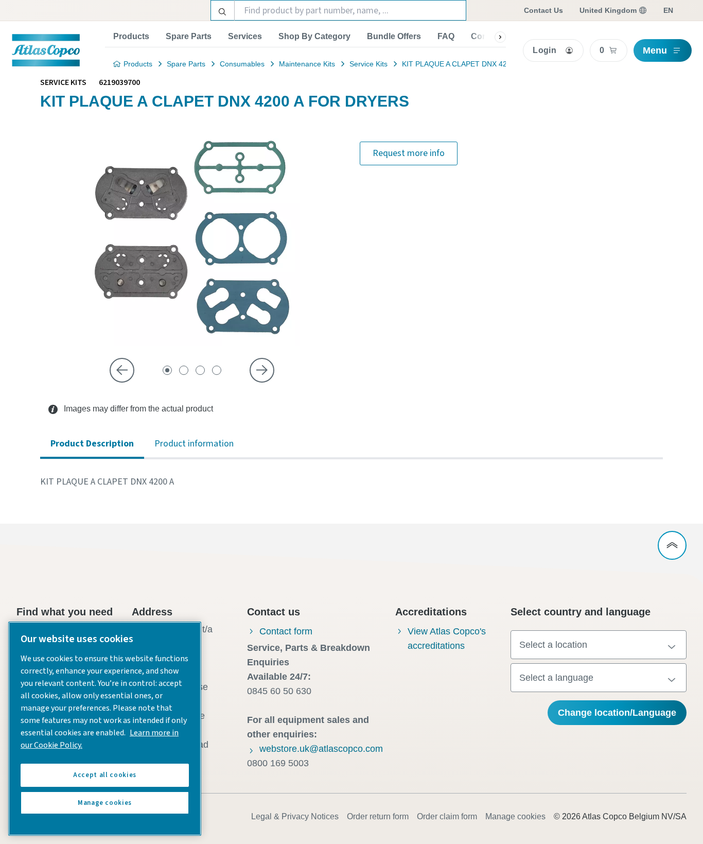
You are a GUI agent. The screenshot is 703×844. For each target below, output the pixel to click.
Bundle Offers (394, 36)
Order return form (378, 816)
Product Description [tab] (92, 443)
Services (245, 36)
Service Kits (368, 64)
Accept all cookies (104, 775)
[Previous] (122, 370)
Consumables (242, 64)
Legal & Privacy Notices (295, 816)
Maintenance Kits (307, 64)
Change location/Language (617, 713)
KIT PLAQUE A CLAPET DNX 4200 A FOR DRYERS (486, 64)
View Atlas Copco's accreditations (447, 638)
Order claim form (447, 816)
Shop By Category (314, 36)
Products (131, 36)
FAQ (445, 36)
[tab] (167, 370)
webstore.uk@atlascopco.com (321, 749)
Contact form (285, 631)
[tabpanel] (351, 482)
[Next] (262, 370)
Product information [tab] (194, 443)
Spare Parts (189, 36)
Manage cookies (515, 816)
